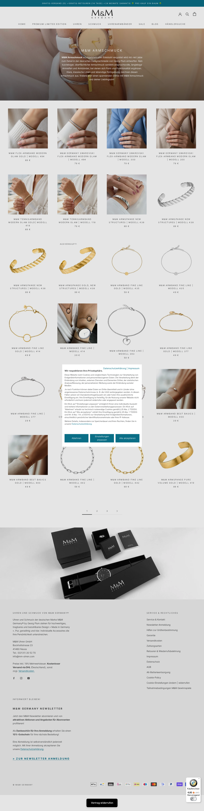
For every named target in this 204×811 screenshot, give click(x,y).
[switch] (193, 799)
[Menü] (199, 779)
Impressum (133, 368)
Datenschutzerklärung (114, 368)
